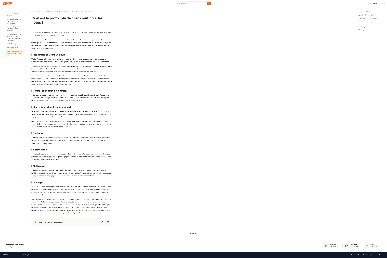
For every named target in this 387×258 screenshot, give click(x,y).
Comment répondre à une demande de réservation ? (14, 29)
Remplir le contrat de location (367, 18)
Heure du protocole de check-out (368, 21)
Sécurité (381, 255)
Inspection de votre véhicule (367, 15)
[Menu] (383, 3)
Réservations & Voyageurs (83, 11)
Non (107, 222)
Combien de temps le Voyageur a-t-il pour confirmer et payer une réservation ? (14, 37)
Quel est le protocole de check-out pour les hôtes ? (14, 53)
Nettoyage (361, 30)
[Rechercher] (209, 3)
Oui (102, 222)
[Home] (87, 3)
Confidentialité (355, 255)
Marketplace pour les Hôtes (64, 11)
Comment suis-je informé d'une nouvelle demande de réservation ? (15, 21)
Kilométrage (361, 27)
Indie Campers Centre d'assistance (42, 11)
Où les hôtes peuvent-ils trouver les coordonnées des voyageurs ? (15, 46)
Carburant (361, 24)
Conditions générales (369, 255)
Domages (361, 33)
